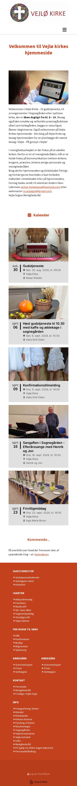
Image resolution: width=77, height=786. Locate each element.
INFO (16, 702)
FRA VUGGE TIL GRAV (25, 629)
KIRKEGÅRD (20, 658)
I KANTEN (18, 593)
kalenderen (42, 554)
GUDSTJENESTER (23, 571)
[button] (38, 29)
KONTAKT (19, 680)
